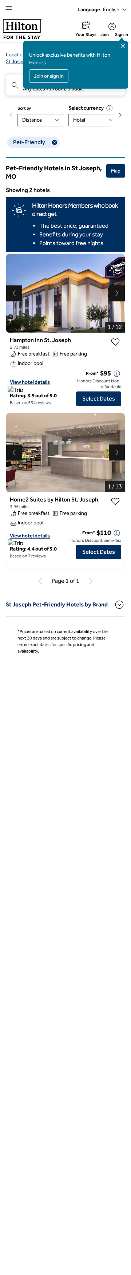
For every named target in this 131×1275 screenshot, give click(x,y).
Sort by (24, 108)
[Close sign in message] (123, 46)
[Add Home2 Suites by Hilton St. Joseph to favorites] (115, 501)
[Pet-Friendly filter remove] (54, 142)
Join (104, 34)
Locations (17, 55)
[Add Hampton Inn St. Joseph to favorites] (115, 342)
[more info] (116, 373)
